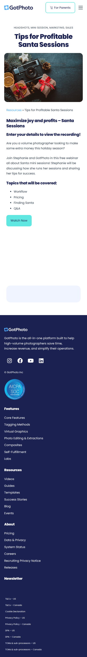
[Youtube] (30, 360)
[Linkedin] (41, 360)
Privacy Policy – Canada (18, 624)
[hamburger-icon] (81, 7)
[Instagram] (9, 360)
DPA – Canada (13, 636)
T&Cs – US (10, 598)
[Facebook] (20, 360)
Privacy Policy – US (15, 617)
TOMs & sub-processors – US (20, 643)
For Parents (62, 7)
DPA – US (10, 630)
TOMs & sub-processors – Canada (23, 649)
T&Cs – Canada (13, 605)
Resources (14, 110)
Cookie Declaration (15, 611)
